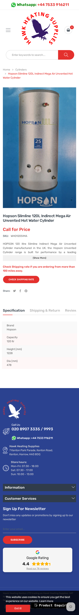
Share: (6, 290)
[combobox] (32, 55)
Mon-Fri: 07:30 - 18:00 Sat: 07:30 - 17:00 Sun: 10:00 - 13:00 (25, 470)
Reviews (72, 310)
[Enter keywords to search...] (66, 55)
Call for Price (16, 229)
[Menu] (10, 30)
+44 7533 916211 (43, 4)
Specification (14, 310)
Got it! (17, 608)
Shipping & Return (45, 310)
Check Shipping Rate (21, 279)
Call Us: (16, 425)
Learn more (46, 601)
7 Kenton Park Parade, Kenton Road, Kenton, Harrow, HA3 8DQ (31, 452)
